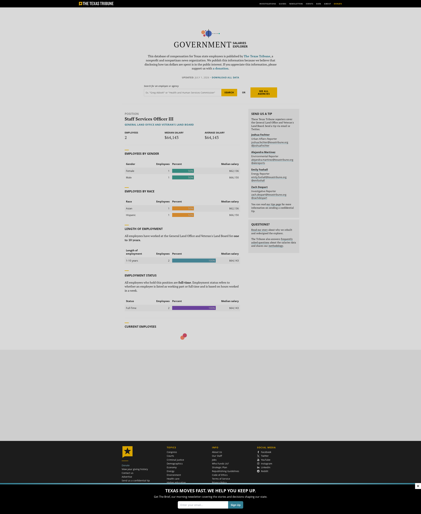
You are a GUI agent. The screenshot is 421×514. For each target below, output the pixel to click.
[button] (210, 257)
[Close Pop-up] (418, 486)
